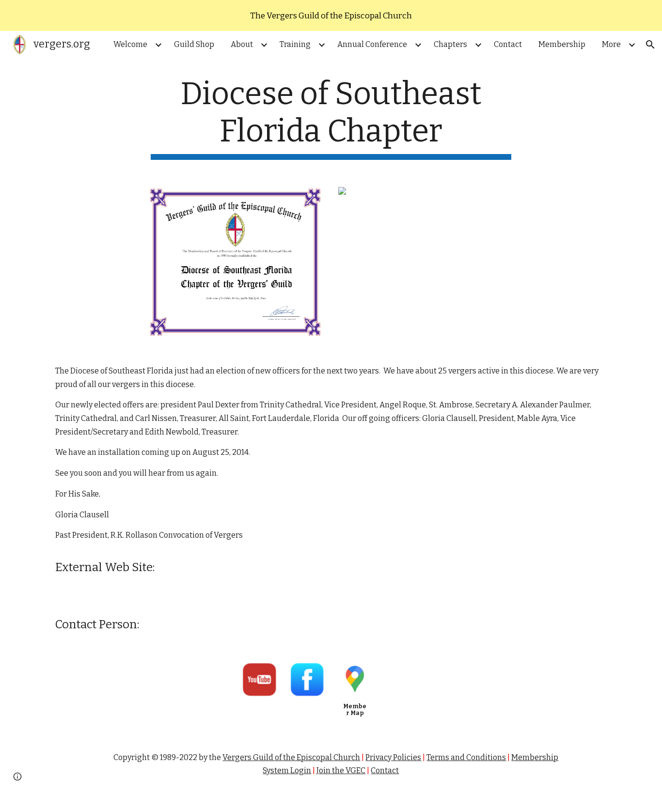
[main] (331, 118)
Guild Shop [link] (194, 44)
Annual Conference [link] (372, 44)
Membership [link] (561, 44)
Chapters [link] (450, 44)
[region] (331, 15)
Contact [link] (508, 44)
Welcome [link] (130, 44)
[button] (650, 44)
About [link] (242, 44)
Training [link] (295, 44)
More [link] (611, 44)
